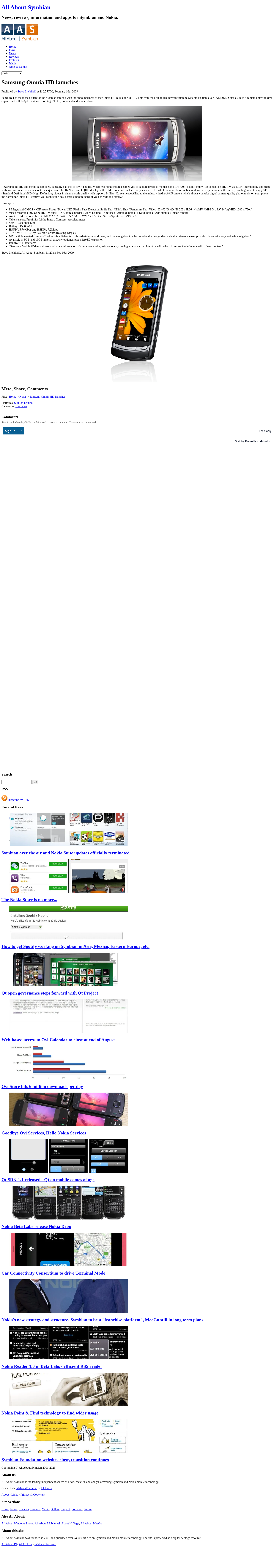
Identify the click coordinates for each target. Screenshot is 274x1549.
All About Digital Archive (16, 1544)
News (12, 53)
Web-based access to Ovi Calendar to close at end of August (58, 1039)
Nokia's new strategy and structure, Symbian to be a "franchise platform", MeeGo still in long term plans (102, 1319)
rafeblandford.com (26, 1488)
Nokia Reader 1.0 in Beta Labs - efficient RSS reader (51, 1366)
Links (14, 1494)
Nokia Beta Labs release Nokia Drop (36, 1226)
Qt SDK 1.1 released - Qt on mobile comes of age (48, 1179)
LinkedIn (46, 1488)
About (5, 1494)
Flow (12, 50)
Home (12, 46)
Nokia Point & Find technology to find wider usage (49, 1413)
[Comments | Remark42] (137, 436)
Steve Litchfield (27, 91)
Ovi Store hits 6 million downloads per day (42, 1086)
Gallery (55, 1509)
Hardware (21, 406)
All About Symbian (26, 7)
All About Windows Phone (17, 1523)
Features (14, 60)
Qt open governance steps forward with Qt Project (49, 993)
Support (65, 1509)
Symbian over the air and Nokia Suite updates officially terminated (65, 853)
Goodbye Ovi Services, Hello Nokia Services (43, 1133)
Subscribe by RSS (18, 799)
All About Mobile (45, 1523)
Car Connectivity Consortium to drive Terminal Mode (53, 1273)
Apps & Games (18, 66)
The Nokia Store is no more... (29, 899)
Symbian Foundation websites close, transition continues (55, 1459)
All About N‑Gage (68, 1523)
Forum (88, 1509)
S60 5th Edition (23, 403)
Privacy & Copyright (33, 1494)
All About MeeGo (91, 1523)
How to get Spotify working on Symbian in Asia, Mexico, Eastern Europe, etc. (75, 946)
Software (77, 1509)
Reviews (14, 56)
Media (12, 63)
